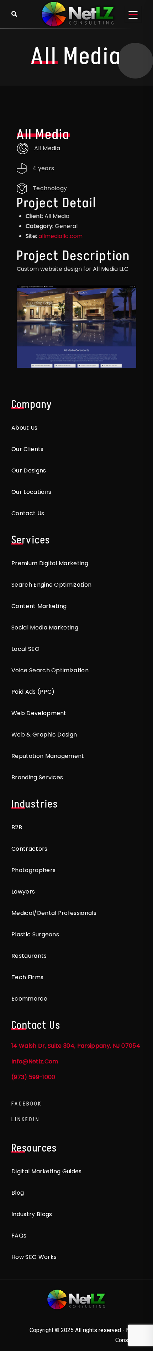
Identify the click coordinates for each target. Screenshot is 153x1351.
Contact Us (27, 513)
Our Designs (28, 470)
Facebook (26, 1103)
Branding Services (37, 777)
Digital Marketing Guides (46, 1171)
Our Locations (31, 492)
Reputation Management (47, 756)
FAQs (18, 1235)
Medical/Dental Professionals (53, 913)
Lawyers (23, 891)
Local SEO (25, 649)
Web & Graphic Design (44, 734)
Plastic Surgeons (35, 934)
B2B (16, 827)
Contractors (29, 849)
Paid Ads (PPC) (32, 692)
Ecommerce (29, 999)
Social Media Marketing (44, 627)
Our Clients (27, 449)
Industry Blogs (31, 1214)
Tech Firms (27, 977)
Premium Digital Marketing (49, 563)
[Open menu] (133, 14)
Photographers (33, 870)
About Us (24, 428)
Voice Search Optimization (50, 670)
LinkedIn (25, 1119)
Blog (17, 1193)
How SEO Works (34, 1257)
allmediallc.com (60, 236)
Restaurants (29, 956)
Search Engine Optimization (51, 585)
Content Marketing (39, 606)
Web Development (39, 713)
